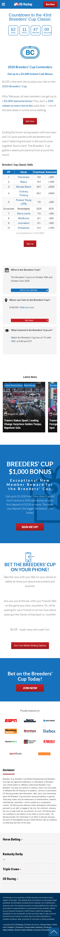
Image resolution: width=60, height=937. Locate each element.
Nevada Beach (23, 186)
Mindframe (23, 218)
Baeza (23, 181)
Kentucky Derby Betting (42, 930)
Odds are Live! (27, 307)
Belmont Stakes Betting (24, 930)
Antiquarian (24, 227)
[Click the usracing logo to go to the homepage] (23, 4)
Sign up (30, 243)
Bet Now (50, 4)
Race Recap (29, 385)
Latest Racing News (13, 385)
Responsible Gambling (33, 927)
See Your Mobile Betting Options (30, 645)
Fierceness (23, 177)
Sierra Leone (23, 213)
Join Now (30, 688)
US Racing (19, 925)
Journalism (23, 223)
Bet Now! (29, 320)
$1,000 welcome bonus (18, 101)
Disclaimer (20, 927)
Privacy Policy (46, 925)
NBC (13, 341)
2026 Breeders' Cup (14, 86)
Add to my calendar (28, 290)
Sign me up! (30, 527)
